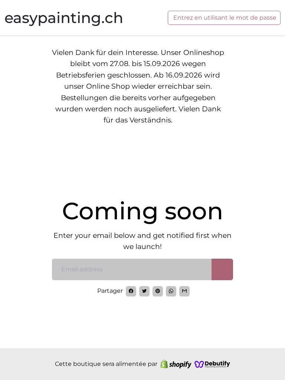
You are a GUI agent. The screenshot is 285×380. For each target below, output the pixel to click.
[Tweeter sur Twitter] (144, 291)
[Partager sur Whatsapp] (171, 291)
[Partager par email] (184, 291)
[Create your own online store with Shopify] (175, 364)
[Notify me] (222, 269)
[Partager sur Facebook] (131, 291)
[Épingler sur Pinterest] (158, 291)
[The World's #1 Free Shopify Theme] (212, 364)
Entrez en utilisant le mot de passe (224, 17)
